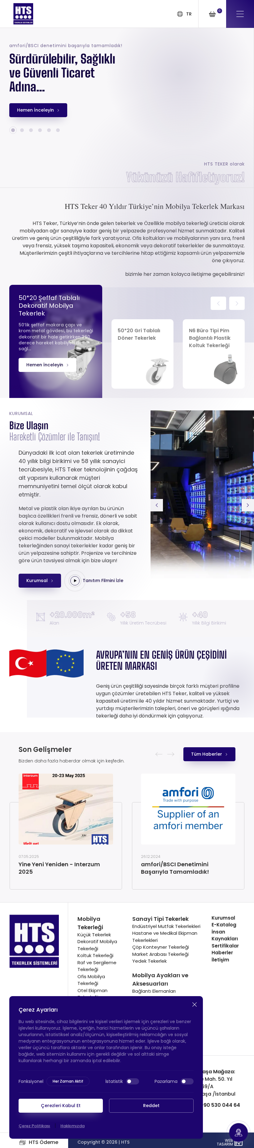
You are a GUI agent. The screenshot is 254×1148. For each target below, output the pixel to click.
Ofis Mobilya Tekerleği (91, 980)
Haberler (222, 952)
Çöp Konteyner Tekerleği (160, 947)
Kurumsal (223, 918)
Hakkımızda (72, 1126)
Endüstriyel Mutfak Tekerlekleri (166, 926)
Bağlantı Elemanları (154, 991)
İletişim (220, 959)
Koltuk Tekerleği (95, 955)
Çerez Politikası (34, 1126)
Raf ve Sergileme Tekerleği (96, 966)
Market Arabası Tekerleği (160, 954)
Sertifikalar (225, 946)
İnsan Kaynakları (225, 935)
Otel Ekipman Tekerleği (92, 994)
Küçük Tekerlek (94, 934)
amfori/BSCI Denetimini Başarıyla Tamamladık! (175, 868)
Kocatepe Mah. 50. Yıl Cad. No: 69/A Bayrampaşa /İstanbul (207, 1082)
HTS (125, 1142)
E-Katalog (224, 924)
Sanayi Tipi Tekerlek (160, 919)
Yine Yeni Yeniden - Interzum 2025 (59, 868)
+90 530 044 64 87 (209, 1109)
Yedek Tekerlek (149, 961)
